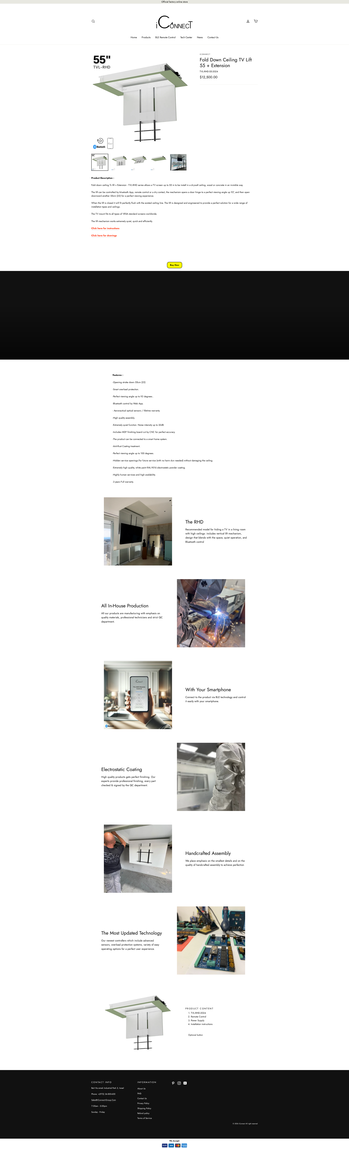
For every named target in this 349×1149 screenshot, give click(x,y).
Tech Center (186, 37)
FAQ (139, 1093)
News (200, 37)
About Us (141, 1088)
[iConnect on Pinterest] (173, 1083)
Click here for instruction (104, 228)
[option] (140, 102)
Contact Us (212, 37)
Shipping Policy (144, 1108)
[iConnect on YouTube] (185, 1083)
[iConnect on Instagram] (179, 1083)
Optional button (195, 1034)
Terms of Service (144, 1118)
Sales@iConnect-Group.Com (103, 1100)
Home (134, 37)
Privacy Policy (143, 1103)
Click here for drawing (103, 235)
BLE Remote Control (165, 37)
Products (146, 37)
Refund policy (143, 1113)
